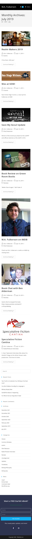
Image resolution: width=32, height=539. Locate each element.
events (6, 56)
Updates (4, 461)
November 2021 (6, 413)
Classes (6, 90)
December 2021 (6, 410)
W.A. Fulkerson (9, 6)
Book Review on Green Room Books (14, 175)
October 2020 (5, 416)
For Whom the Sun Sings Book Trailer (11, 396)
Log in (3, 480)
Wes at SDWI (8, 83)
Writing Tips (5, 471)
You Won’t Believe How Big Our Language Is (13, 386)
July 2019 (4, 429)
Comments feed (6, 484)
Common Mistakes (7, 442)
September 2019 (6, 426)
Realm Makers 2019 (12, 49)
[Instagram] (19, 528)
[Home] (2, 22)
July (9, 22)
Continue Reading (9, 64)
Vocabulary (5, 464)
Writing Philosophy (7, 467)
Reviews (6, 183)
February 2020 (5, 423)
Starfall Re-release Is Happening (10, 392)
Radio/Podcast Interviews (11, 349)
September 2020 (6, 419)
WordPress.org (5, 486)
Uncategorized (5, 458)
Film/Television (8, 131)
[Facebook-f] (13, 528)
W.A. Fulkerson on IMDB (14, 239)
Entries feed (5, 482)
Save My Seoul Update (13, 124)
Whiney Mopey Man (7, 389)
